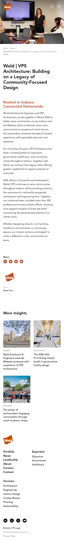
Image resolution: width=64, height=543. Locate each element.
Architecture (10, 486)
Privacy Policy (9, 536)
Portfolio (8, 451)
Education (37, 457)
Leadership (10, 460)
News (13, 48)
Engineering (10, 490)
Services (8, 481)
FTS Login (16, 528)
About (7, 464)
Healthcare (38, 465)
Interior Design (11, 494)
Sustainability (10, 506)
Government (39, 460)
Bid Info (6, 528)
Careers (8, 468)
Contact (8, 472)
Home (5, 48)
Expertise (38, 451)
